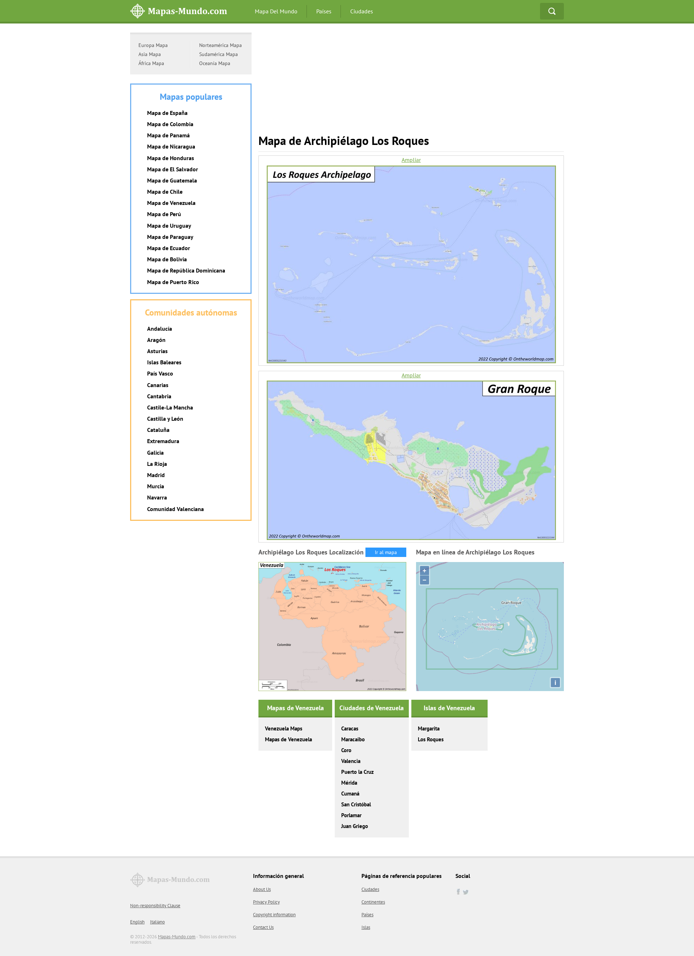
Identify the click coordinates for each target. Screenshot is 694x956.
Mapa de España (167, 112)
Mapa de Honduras (170, 158)
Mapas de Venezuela (288, 739)
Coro (346, 750)
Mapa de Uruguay (169, 225)
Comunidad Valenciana (175, 509)
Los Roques (431, 739)
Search (552, 11)
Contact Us (263, 927)
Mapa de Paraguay (170, 236)
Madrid (156, 475)
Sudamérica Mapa (218, 54)
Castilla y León (165, 418)
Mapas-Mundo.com (177, 937)
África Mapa (151, 63)
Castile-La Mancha (170, 407)
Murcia (155, 486)
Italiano (157, 922)
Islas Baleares (164, 362)
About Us (262, 889)
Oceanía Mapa (214, 63)
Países (323, 11)
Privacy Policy (266, 902)
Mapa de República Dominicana (186, 270)
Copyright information (274, 915)
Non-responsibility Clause (155, 906)
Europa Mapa (153, 45)
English (137, 922)
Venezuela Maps (283, 728)
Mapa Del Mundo (276, 11)
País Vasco (160, 373)
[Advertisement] (411, 83)
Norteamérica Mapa (220, 45)
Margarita (429, 728)
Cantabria (159, 396)
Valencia (350, 761)
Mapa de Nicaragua (171, 146)
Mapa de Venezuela (171, 202)
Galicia (155, 452)
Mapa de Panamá (168, 135)
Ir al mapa (386, 552)
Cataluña (158, 429)
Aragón (156, 339)
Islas (365, 927)
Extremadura (163, 441)
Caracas (349, 728)
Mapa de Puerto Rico (173, 282)
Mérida (349, 782)
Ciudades (361, 11)
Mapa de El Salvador (172, 169)
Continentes (373, 902)
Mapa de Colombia (170, 124)
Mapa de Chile (165, 191)
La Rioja (157, 463)
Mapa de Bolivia (167, 259)
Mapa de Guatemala (172, 180)
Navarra (157, 497)
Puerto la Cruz (357, 771)
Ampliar (411, 160)
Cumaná (350, 793)
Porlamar (351, 815)
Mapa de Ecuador (168, 248)
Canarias (157, 385)
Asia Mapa (149, 54)
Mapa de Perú (164, 214)
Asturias (157, 351)
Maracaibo (353, 739)
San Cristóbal (356, 804)
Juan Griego (354, 826)
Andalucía (159, 328)
